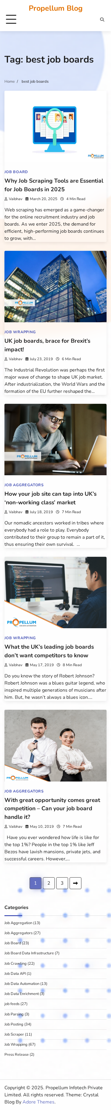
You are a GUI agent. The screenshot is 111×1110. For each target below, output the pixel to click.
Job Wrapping (20, 331)
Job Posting (13, 1024)
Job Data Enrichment (21, 993)
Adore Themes (38, 1102)
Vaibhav (15, 198)
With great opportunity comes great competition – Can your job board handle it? (52, 808)
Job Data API (15, 973)
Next (75, 883)
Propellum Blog (56, 8)
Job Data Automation (21, 983)
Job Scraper (14, 1034)
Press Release (16, 1054)
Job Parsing (14, 1014)
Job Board (16, 171)
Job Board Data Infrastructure (29, 953)
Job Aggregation (18, 923)
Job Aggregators (24, 484)
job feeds (12, 1004)
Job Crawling (15, 963)
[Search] (102, 19)
